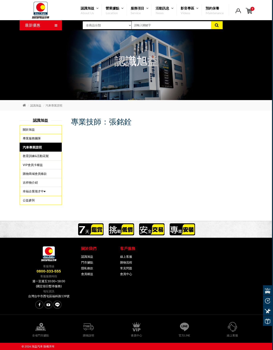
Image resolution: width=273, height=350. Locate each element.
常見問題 (126, 268)
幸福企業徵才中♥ (34, 191)
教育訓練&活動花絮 (36, 156)
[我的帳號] (238, 13)
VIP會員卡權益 (33, 165)
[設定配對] (267, 290)
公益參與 (29, 200)
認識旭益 (35, 105)
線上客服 (126, 256)
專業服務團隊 (32, 138)
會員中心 (126, 274)
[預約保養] (267, 311)
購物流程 (126, 262)
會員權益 (87, 274)
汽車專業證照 (54, 105)
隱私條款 (87, 268)
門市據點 (87, 262)
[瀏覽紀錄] (267, 300)
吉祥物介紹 (30, 182)
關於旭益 (29, 129)
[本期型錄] (267, 321)
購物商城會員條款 (35, 173)
